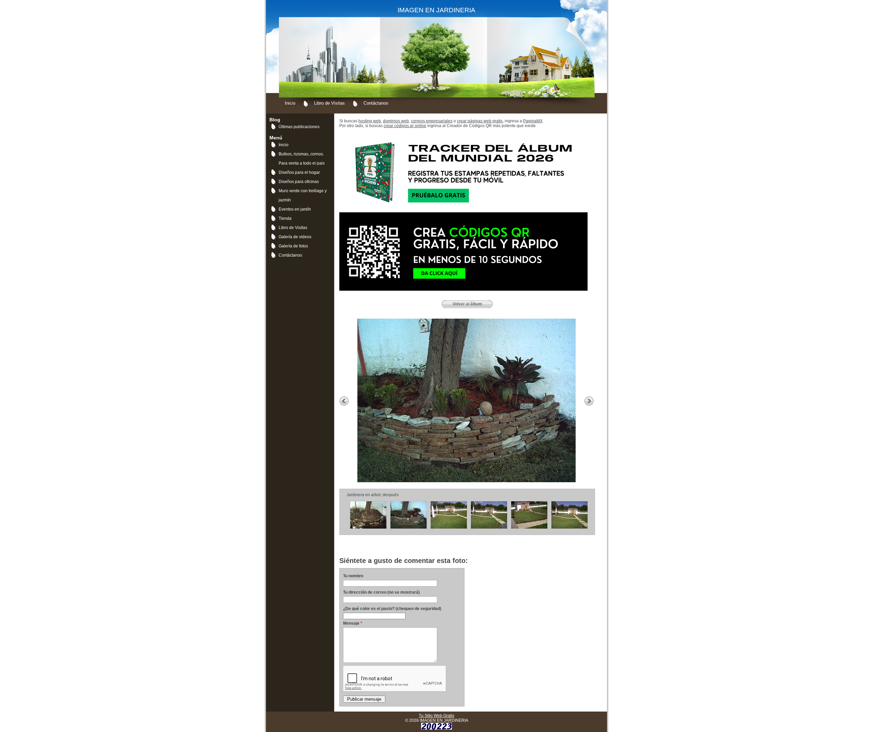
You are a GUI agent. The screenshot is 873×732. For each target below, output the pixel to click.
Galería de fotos (293, 246)
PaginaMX (533, 121)
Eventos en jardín (295, 209)
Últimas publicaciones (299, 126)
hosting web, (370, 121)
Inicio (290, 103)
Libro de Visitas (329, 103)
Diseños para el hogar (299, 172)
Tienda (285, 218)
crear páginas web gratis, (480, 121)
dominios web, (396, 121)
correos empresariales (432, 121)
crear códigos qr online (405, 125)
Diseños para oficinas (299, 181)
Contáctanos (376, 103)
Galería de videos (295, 236)
